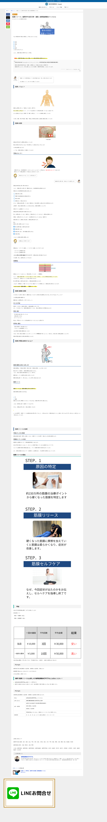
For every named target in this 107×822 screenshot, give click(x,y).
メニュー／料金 (60, 7)
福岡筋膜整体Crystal (27, 756)
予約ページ (66, 7)
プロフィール (51, 7)
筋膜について (15, 14)
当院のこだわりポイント (43, 7)
